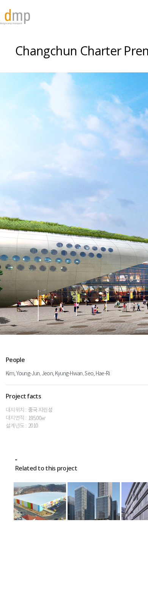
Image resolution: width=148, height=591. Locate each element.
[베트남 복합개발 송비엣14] (94, 501)
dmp (15, 17)
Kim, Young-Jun (22, 374)
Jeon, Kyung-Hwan (62, 374)
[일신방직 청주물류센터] (40, 501)
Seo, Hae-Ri (97, 374)
